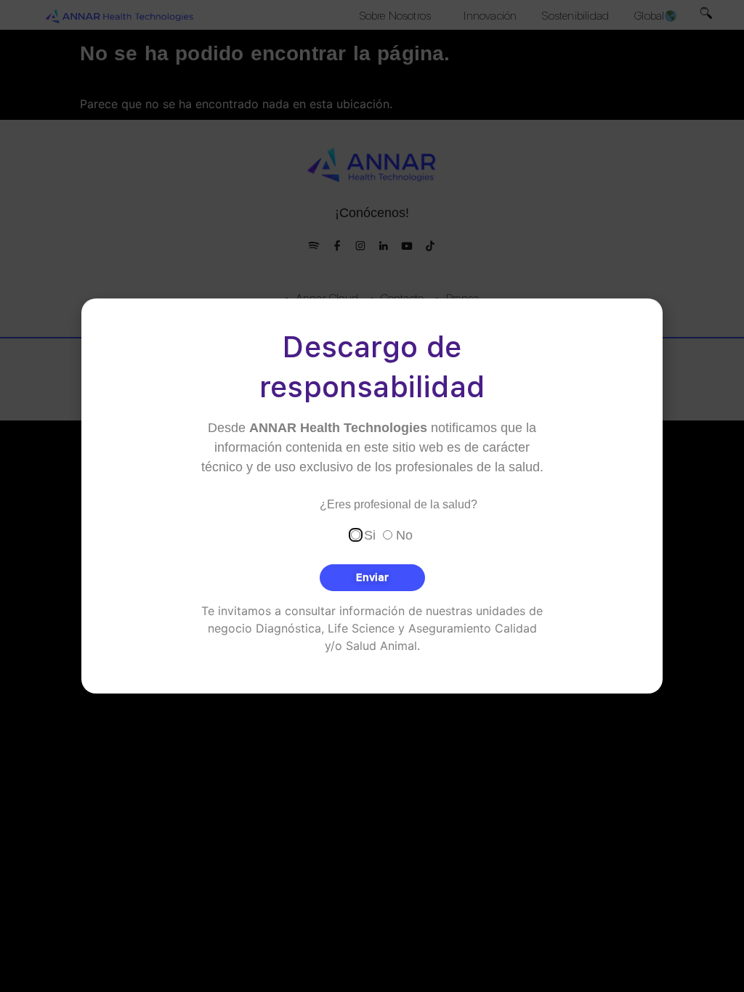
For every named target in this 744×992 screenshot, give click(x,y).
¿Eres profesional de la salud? (398, 505)
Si (370, 534)
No (404, 534)
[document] (372, 496)
